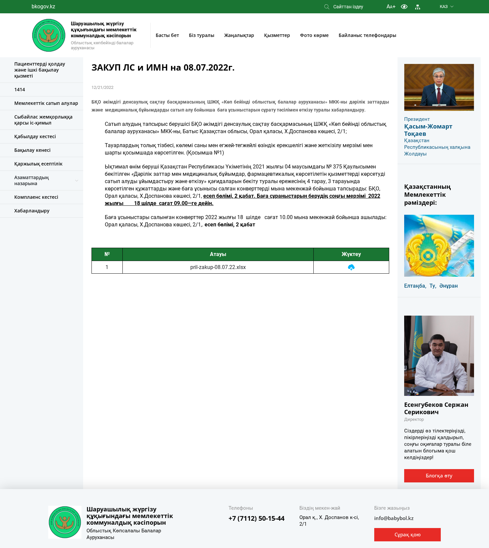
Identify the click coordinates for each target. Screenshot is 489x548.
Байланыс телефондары (367, 35)
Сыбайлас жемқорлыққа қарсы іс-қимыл (43, 120)
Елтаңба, (415, 286)
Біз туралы (201, 35)
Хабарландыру (32, 210)
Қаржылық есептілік (38, 163)
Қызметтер (277, 35)
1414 (19, 89)
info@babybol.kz (393, 518)
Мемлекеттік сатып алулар (46, 103)
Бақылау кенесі (32, 150)
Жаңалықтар (239, 35)
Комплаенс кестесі (36, 197)
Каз (444, 6)
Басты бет (167, 35)
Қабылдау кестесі (35, 136)
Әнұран (448, 286)
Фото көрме (314, 35)
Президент (417, 119)
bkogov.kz (43, 6)
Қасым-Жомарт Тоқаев (428, 129)
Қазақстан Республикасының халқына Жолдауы (437, 147)
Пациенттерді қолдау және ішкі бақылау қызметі (39, 70)
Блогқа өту (439, 475)
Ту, (432, 286)
